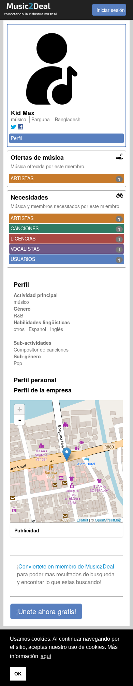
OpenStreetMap (108, 520)
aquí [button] (46, 656)
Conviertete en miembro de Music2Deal (66, 566)
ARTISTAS (65, 178)
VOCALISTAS (65, 249)
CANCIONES (65, 228)
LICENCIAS (65, 239)
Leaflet (82, 520)
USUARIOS (65, 259)
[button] (46, 611)
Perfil (16, 138)
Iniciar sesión (111, 9)
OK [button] (17, 673)
